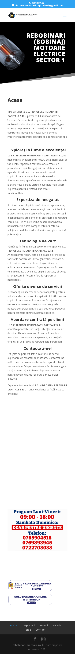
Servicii (44, 625)
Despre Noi (28, 625)
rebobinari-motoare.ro (27, 645)
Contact (41, 629)
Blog (28, 629)
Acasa (13, 625)
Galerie (56, 625)
